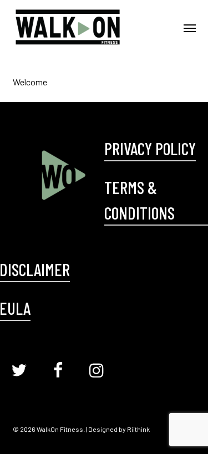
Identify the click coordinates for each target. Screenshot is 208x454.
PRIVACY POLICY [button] (150, 148)
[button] (190, 27)
